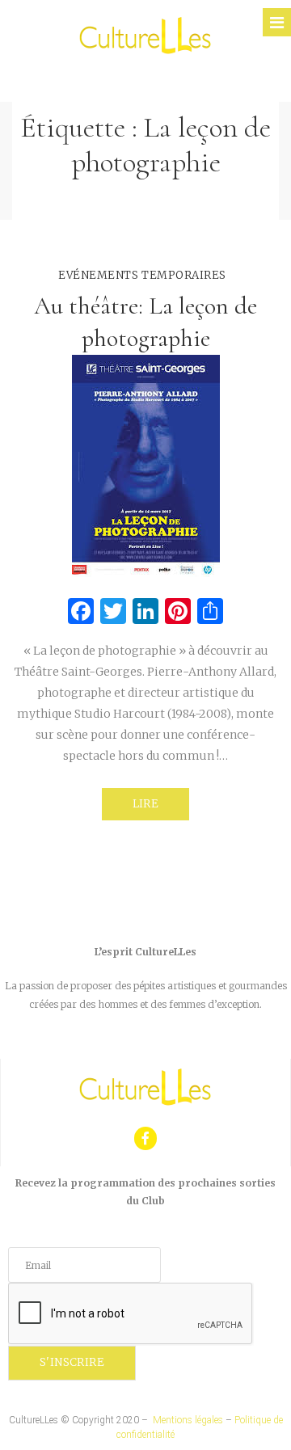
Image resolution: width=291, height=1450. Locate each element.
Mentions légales (188, 1420)
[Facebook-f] (146, 1138)
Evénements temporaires (142, 275)
